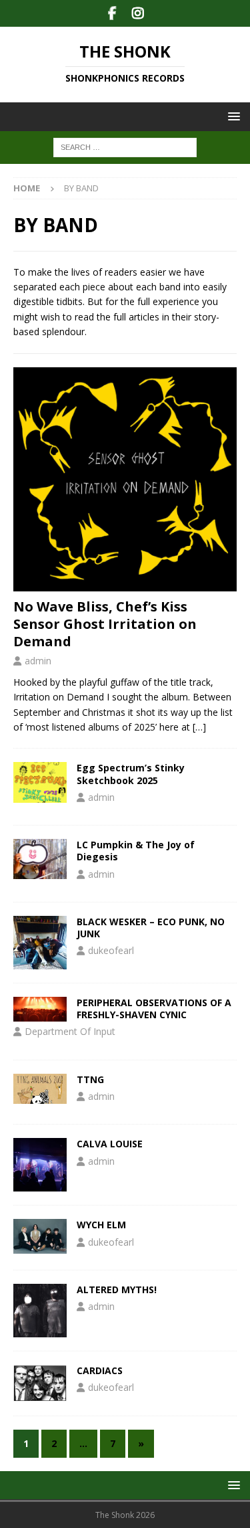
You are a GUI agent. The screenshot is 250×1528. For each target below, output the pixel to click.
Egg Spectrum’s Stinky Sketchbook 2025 (131, 773)
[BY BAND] (40, 942)
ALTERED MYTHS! (117, 1289)
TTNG (90, 1079)
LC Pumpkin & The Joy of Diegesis (136, 850)
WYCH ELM (101, 1224)
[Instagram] (138, 13)
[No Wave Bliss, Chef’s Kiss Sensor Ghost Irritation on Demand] (125, 479)
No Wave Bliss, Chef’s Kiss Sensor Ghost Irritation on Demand (105, 623)
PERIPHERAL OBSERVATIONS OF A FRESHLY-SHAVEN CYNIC (154, 1008)
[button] (232, 116)
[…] (199, 727)
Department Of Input (70, 1031)
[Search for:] (125, 146)
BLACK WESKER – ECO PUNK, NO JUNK (151, 927)
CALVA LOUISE (110, 1143)
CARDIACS (100, 1370)
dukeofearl (111, 950)
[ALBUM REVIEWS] (40, 782)
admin (38, 660)
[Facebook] (112, 13)
